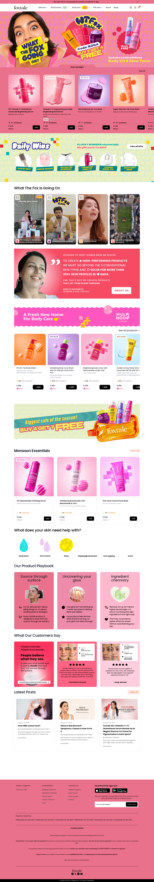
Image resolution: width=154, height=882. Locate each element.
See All (135, 450)
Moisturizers (56, 7)
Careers (71, 800)
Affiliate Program (74, 790)
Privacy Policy (47, 796)
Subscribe (132, 804)
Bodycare (76, 7)
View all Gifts (136, 146)
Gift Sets (97, 7)
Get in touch (73, 793)
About (108, 7)
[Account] (135, 7)
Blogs (116, 7)
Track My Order (21, 790)
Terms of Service (48, 800)
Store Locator (73, 796)
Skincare (42, 7)
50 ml (46, 119)
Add (36, 127)
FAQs (44, 803)
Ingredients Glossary (49, 793)
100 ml (52, 119)
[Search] (131, 7)
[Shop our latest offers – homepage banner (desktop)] (77, 274)
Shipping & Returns (49, 790)
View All (134, 692)
